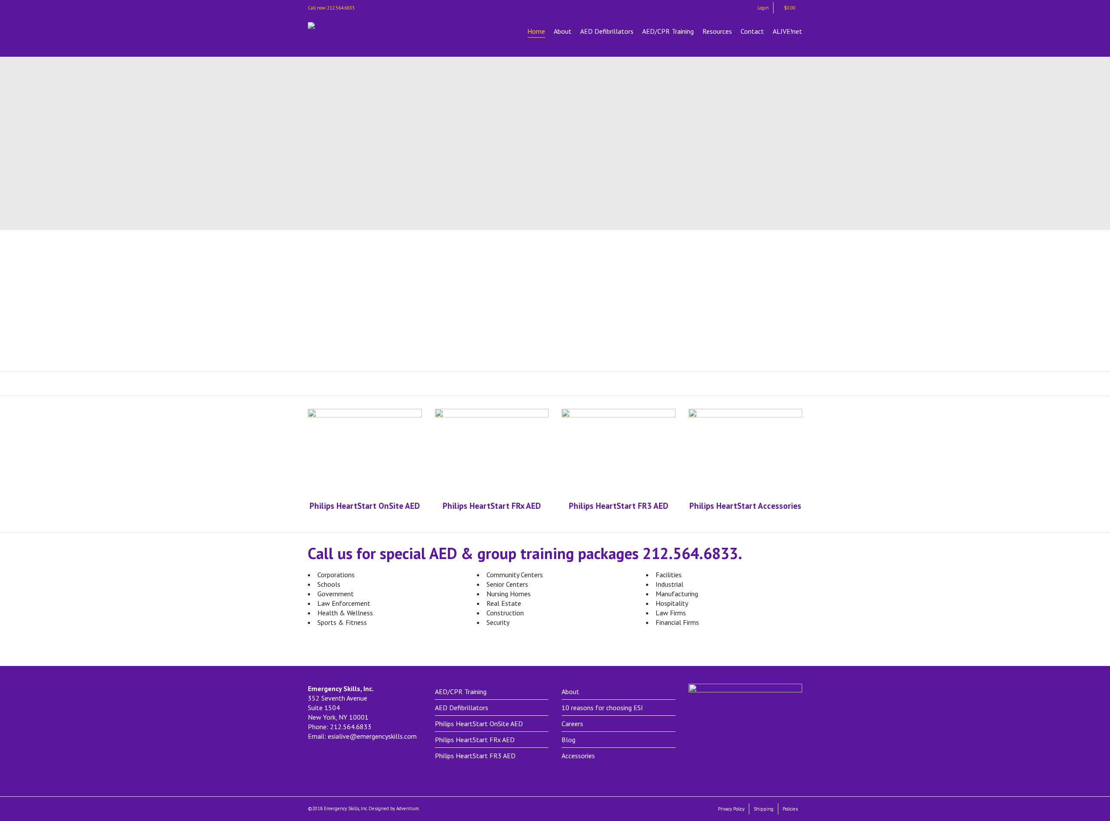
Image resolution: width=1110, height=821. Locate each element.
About (562, 31)
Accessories (578, 755)
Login (763, 8)
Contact (752, 31)
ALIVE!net (787, 31)
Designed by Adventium (394, 808)
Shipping (764, 809)
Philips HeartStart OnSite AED (479, 723)
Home (536, 31)
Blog (568, 739)
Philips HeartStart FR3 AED (475, 755)
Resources (717, 31)
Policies (790, 809)
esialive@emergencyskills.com (372, 736)
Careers (572, 723)
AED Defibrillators (606, 31)
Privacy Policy (731, 809)
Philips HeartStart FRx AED (475, 739)
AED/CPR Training (668, 31)
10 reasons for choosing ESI (602, 707)
